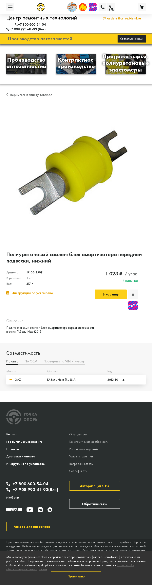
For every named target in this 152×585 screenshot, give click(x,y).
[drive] (14, 509)
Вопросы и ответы (81, 464)
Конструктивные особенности (88, 442)
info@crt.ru (13, 498)
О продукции (78, 434)
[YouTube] (30, 509)
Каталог (12, 434)
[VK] (40, 509)
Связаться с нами (131, 39)
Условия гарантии (81, 456)
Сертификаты (78, 471)
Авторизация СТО (94, 485)
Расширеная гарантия (83, 449)
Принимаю (76, 576)
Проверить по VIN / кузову (64, 361)
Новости (12, 449)
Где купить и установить (24, 442)
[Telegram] (50, 509)
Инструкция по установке (25, 464)
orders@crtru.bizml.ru (123, 18)
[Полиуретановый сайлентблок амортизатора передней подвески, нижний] (76, 172)
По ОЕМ (31, 361)
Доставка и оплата (20, 456)
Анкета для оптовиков (32, 526)
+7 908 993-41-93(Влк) (35, 489)
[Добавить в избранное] (133, 294)
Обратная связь (94, 504)
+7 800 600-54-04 (30, 484)
